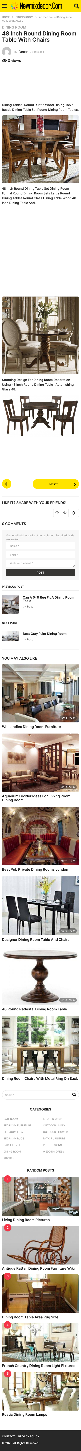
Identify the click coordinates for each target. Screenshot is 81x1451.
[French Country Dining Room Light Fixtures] (40, 1342)
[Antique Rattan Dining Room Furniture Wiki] (40, 1245)
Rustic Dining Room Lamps (24, 1414)
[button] (4, 6)
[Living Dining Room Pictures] (40, 1196)
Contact (8, 1436)
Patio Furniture (54, 1138)
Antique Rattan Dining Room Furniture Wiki (38, 1268)
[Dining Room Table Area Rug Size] (40, 1293)
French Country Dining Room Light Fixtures (38, 1366)
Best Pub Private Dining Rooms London (35, 869)
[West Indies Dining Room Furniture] (40, 693)
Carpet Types (13, 1145)
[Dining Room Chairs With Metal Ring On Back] (40, 1045)
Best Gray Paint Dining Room (45, 634)
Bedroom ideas (14, 1131)
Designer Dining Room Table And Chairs (36, 939)
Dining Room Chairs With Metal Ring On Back (40, 1078)
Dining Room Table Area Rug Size (30, 1317)
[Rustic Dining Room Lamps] (40, 1391)
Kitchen (9, 1158)
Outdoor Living (54, 1125)
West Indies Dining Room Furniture (31, 727)
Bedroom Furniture (17, 1125)
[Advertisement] (40, 82)
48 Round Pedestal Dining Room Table (34, 1009)
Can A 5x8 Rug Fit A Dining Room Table (48, 599)
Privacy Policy (28, 1436)
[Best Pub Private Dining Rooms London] (40, 836)
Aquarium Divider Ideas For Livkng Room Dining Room (36, 798)
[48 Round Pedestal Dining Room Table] (40, 976)
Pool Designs (52, 1145)
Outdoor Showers (56, 1131)
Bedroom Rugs (14, 1138)
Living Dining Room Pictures (26, 1220)
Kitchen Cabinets (55, 1118)
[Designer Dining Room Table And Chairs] (40, 905)
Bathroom (11, 1118)
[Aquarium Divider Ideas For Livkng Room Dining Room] (40, 763)
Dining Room (14, 27)
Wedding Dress (53, 1151)
